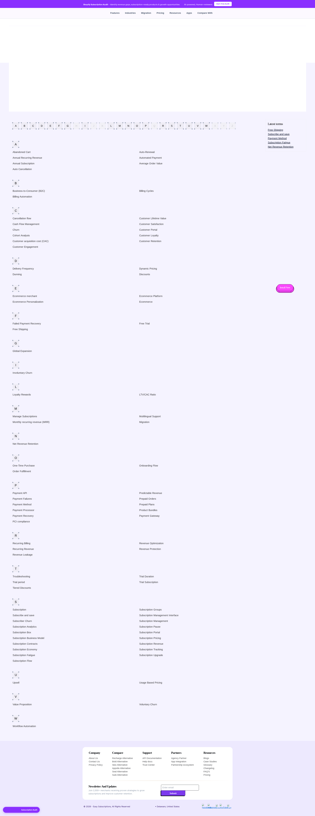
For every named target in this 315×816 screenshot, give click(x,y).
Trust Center (148, 765)
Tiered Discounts (22, 587)
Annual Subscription (23, 163)
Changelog (208, 768)
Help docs (147, 761)
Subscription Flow (22, 660)
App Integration (178, 761)
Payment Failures (22, 498)
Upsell (16, 682)
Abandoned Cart (22, 152)
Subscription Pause (149, 626)
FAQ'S (206, 771)
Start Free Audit (222, 4)
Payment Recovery (23, 515)
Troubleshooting (21, 576)
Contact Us (94, 761)
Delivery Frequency (23, 268)
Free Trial (144, 323)
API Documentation (152, 758)
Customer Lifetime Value (152, 218)
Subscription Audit (29, 810)
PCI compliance (21, 521)
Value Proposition (22, 704)
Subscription (19, 609)
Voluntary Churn (148, 704)
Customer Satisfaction (151, 224)
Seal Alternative (120, 771)
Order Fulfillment (22, 471)
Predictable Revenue (150, 493)
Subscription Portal (149, 632)
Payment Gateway (149, 515)
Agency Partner (179, 758)
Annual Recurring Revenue (27, 157)
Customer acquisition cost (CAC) (31, 241)
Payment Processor (23, 510)
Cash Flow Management (26, 224)
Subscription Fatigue (24, 655)
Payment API (20, 493)
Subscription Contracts (25, 643)
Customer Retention (150, 241)
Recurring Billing (21, 543)
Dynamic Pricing (148, 268)
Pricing (160, 13)
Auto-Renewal (147, 152)
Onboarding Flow (148, 465)
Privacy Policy (96, 765)
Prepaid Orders (147, 498)
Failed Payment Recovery (27, 323)
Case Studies (210, 761)
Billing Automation (22, 196)
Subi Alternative (120, 775)
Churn (16, 229)
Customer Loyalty (149, 235)
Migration (146, 13)
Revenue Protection (150, 549)
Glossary (18, 22)
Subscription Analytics (25, 626)
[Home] (10, 22)
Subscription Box (22, 632)
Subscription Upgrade (151, 655)
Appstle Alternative (121, 768)
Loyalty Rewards (22, 394)
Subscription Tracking (151, 649)
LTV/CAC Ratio (147, 394)
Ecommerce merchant (25, 296)
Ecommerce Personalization (28, 301)
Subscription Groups (150, 609)
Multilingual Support (150, 416)
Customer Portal (148, 229)
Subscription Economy (25, 649)
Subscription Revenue (151, 643)
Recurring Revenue (23, 549)
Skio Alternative (119, 765)
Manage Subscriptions (25, 416)
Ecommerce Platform (151, 296)
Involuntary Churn (22, 372)
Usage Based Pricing (150, 682)
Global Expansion (22, 351)
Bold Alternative (120, 761)
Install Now (285, 287)
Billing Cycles (146, 191)
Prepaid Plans (146, 504)
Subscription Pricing (150, 638)
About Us (93, 758)
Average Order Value (150, 163)
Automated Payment (150, 157)
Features (115, 13)
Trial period (19, 582)
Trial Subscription (148, 582)
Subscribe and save (23, 615)
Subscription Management (153, 621)
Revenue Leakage (23, 554)
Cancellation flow (22, 218)
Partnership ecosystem (182, 765)
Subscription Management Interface (158, 615)
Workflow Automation (24, 726)
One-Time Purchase (24, 465)
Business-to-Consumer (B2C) (29, 191)
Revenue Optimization (151, 543)
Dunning (17, 274)
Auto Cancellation (22, 169)
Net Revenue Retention (25, 443)
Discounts (144, 274)
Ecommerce (145, 301)
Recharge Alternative (122, 758)
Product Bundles (148, 510)
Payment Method (22, 504)
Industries (130, 13)
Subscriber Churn (22, 621)
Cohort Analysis (21, 235)
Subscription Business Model (28, 638)
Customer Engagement (25, 246)
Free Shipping (20, 329)
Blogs (206, 758)
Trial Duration (146, 576)
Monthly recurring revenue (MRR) (31, 422)
